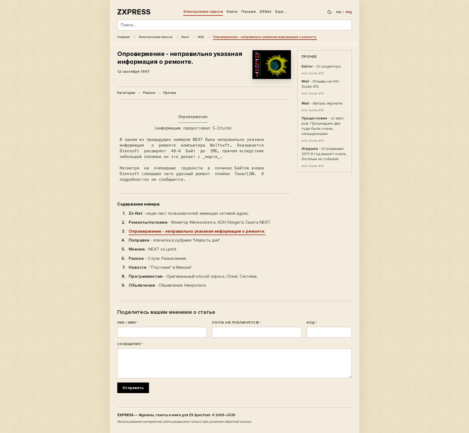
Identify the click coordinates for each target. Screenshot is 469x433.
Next (185, 37)
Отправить (133, 387)
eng (349, 12)
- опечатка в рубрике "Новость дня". (175, 240)
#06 (201, 37)
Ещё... (280, 11)
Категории (126, 93)
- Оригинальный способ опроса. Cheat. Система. (193, 276)
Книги (232, 11)
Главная (123, 37)
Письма (248, 11)
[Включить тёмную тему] (329, 12)
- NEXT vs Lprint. (153, 249)
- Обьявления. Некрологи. (168, 285)
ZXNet (265, 11)
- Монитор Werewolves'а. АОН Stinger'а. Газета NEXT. (200, 222)
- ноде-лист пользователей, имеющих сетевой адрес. (189, 213)
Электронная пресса (203, 11)
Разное (149, 93)
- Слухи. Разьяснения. (158, 258)
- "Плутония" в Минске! (160, 267)
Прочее (169, 93)
